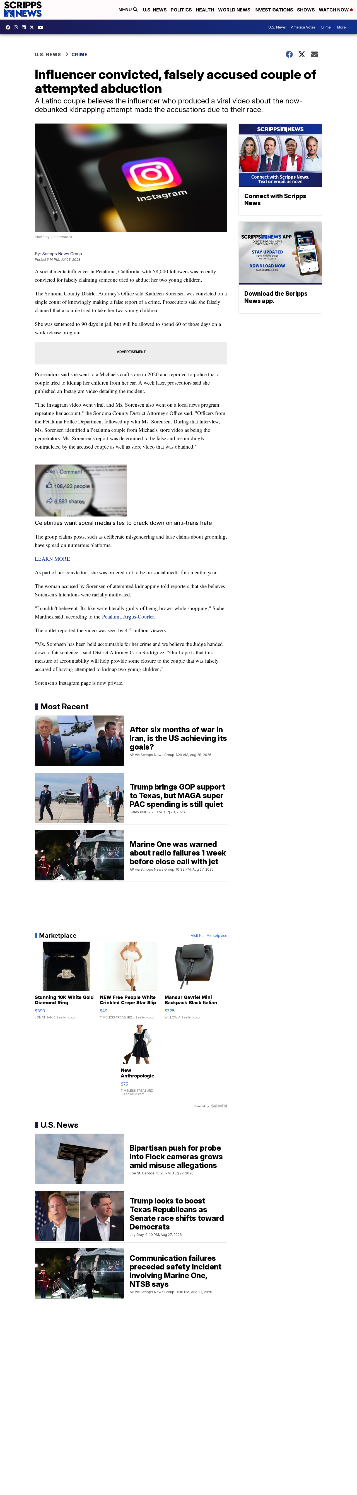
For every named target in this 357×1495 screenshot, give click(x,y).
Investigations (273, 10)
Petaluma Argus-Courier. (129, 616)
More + (343, 27)
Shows (306, 10)
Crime (326, 27)
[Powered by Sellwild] (219, 1106)
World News (234, 10)
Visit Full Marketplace (209, 935)
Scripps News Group (62, 253)
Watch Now (334, 10)
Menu (126, 9)
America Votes (303, 27)
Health (205, 10)
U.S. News (155, 10)
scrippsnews (9, 27)
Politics (181, 10)
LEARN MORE (52, 558)
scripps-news (25, 27)
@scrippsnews (42, 27)
